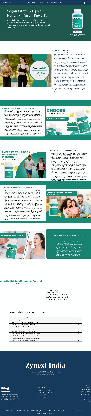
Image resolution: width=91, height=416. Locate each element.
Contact (88, 398)
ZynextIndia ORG (5, 389)
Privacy (88, 396)
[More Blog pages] (48, 2)
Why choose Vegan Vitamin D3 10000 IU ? (18, 187)
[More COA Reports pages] (57, 2)
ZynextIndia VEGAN (5, 391)
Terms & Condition (85, 394)
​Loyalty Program (85, 393)
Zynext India (7, 3)
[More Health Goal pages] (38, 2)
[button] (84, 3)
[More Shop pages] (43, 2)
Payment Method (85, 389)
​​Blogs (88, 401)
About (88, 387)
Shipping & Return (85, 391)
